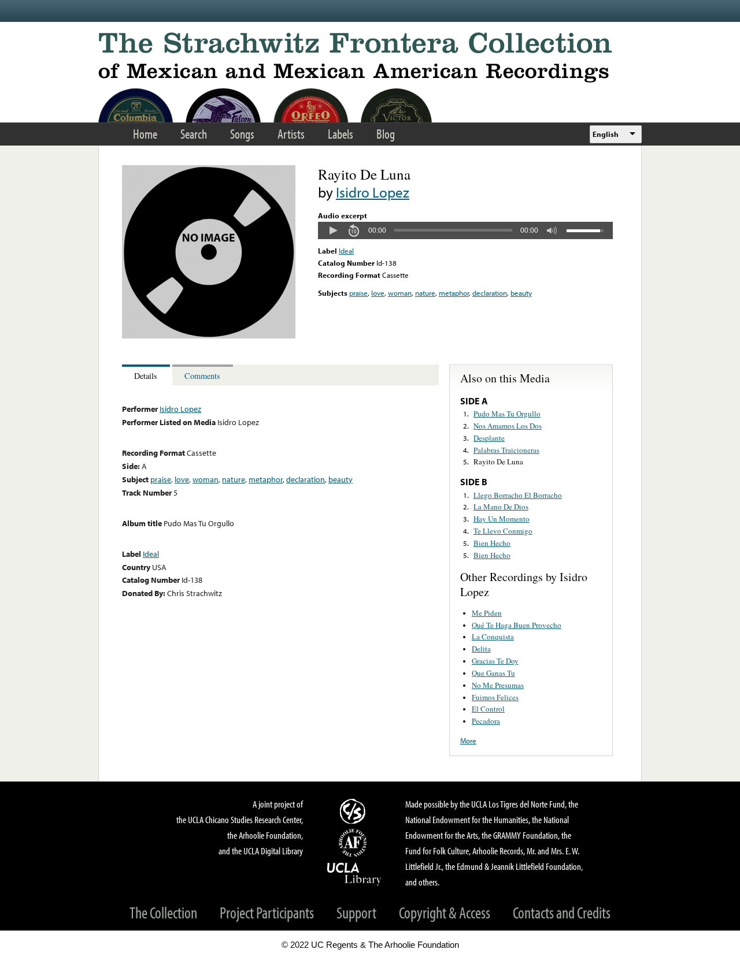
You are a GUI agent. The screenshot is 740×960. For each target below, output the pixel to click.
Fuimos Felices (495, 697)
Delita (481, 648)
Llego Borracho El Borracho (517, 495)
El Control (488, 709)
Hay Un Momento (501, 519)
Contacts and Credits (561, 912)
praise (358, 292)
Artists (291, 133)
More (468, 740)
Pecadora (486, 721)
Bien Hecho (491, 543)
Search (193, 133)
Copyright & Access (444, 912)
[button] (333, 230)
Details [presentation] (145, 375)
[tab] (147, 375)
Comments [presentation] (202, 375)
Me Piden (487, 613)
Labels (340, 133)
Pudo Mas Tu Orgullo (507, 413)
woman (400, 292)
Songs (242, 133)
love (377, 292)
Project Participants (267, 912)
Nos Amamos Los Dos (507, 426)
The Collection (163, 912)
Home (145, 133)
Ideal (346, 250)
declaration (489, 292)
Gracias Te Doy (495, 661)
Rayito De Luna (498, 461)
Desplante (489, 438)
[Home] (370, 57)
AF (354, 842)
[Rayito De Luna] (208, 335)
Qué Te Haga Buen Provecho (516, 625)
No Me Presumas (498, 685)
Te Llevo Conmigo (502, 531)
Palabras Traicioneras (506, 450)
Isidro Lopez (372, 192)
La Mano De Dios (500, 506)
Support (356, 912)
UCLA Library (354, 873)
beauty (521, 292)
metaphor (454, 292)
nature (425, 292)
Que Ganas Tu (493, 673)
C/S (354, 811)
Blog (385, 133)
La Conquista (493, 636)
